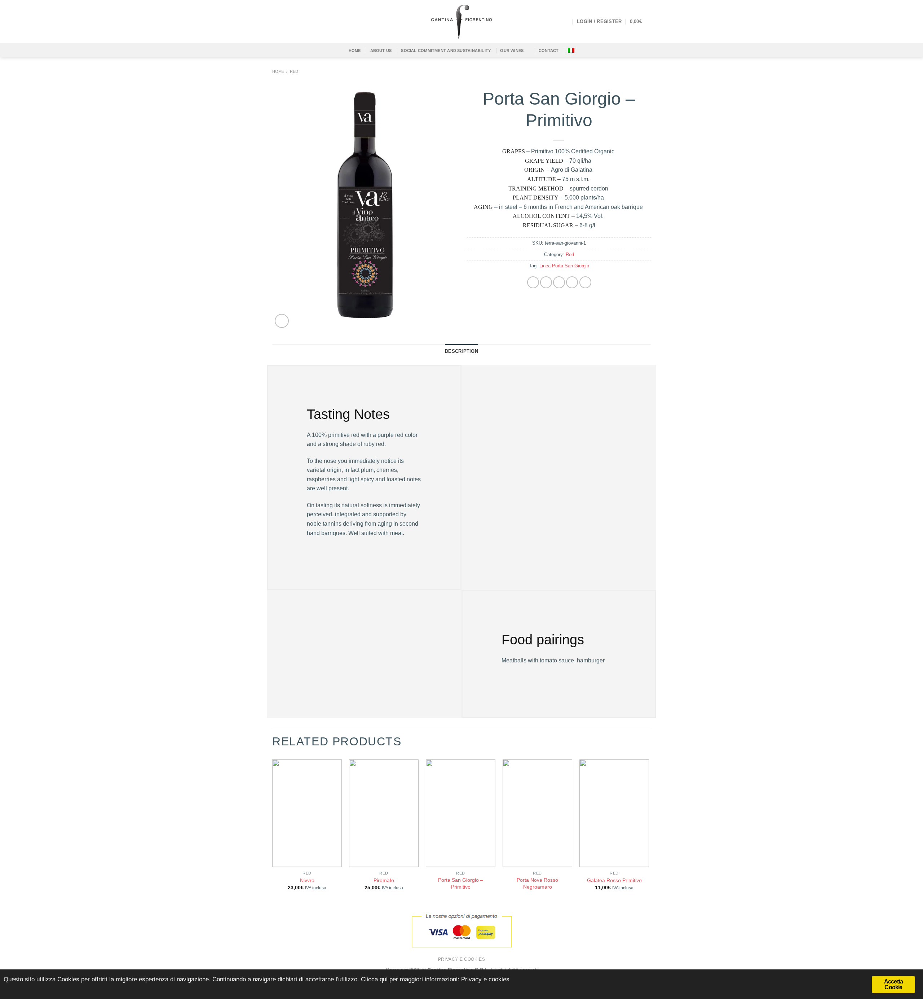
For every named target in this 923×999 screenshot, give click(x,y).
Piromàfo (384, 880)
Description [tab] (461, 351)
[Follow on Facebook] (277, 21)
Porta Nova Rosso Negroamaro (537, 883)
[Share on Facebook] (533, 282)
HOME (355, 50)
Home (278, 71)
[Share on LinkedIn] (585, 282)
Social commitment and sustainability (446, 50)
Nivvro (307, 880)
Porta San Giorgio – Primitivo (460, 883)
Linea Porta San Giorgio (564, 265)
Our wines (512, 50)
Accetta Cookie (893, 984)
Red (294, 71)
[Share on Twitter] (546, 282)
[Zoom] (282, 321)
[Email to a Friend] (559, 282)
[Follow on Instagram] (286, 21)
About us (381, 50)
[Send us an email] (296, 21)
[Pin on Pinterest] (572, 282)
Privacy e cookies (461, 959)
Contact (549, 50)
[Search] (566, 21)
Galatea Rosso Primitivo (614, 880)
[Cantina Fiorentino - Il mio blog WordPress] (461, 21)
